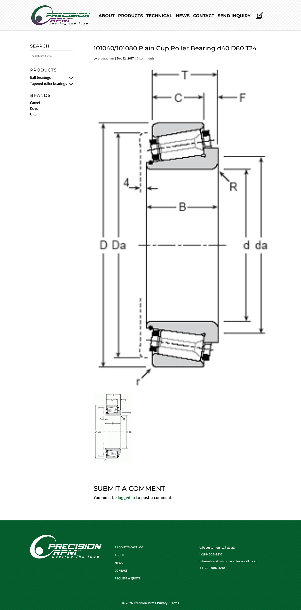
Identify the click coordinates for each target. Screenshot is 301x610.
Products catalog (129, 547)
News (183, 16)
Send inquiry (234, 16)
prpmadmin (106, 58)
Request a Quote (127, 578)
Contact (203, 16)
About (107, 16)
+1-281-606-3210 (212, 568)
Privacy (162, 603)
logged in (126, 497)
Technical (159, 16)
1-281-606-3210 (210, 554)
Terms (174, 603)
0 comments (145, 58)
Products (130, 16)
